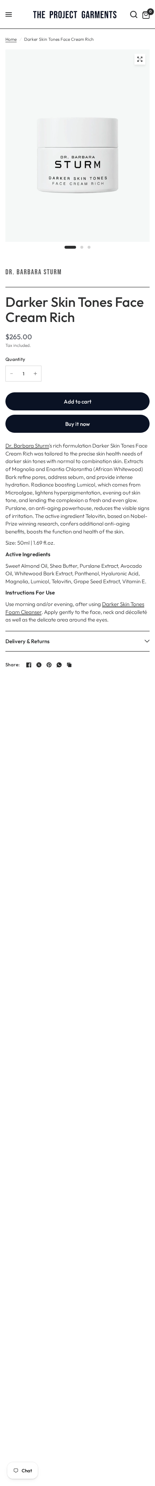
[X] (39, 665)
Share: (12, 664)
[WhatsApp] (59, 665)
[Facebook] (29, 665)
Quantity (15, 359)
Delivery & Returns (27, 641)
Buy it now (77, 423)
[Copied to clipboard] (69, 665)
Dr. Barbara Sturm (33, 272)
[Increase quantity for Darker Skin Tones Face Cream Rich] (35, 373)
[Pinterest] (49, 665)
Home (11, 39)
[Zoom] (139, 59)
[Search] (134, 14)
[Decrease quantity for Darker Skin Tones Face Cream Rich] (11, 373)
